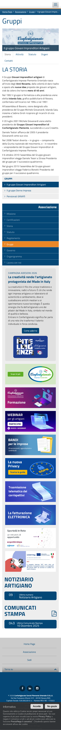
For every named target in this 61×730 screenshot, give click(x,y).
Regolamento (13, 238)
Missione (11, 214)
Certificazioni (13, 220)
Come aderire (30, 330)
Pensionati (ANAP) (16, 196)
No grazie (52, 706)
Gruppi (32, 11)
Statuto (32, 54)
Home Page (7, 11)
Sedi (29, 660)
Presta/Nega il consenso (21, 721)
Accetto (37, 706)
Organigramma (14, 256)
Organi (44, 54)
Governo (11, 250)
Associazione (20, 11)
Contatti (9, 60)
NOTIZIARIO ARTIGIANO (18, 582)
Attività (19, 54)
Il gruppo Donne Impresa (19, 190)
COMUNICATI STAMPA (20, 611)
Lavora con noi (14, 262)
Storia (8, 54)
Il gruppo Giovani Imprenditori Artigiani (26, 184)
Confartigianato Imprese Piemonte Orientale (10, 4)
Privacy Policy (44, 716)
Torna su (8, 669)
